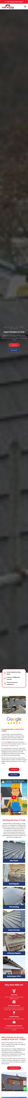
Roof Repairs (14, 884)
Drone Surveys (14, 930)
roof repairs (8, 742)
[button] (25, 6)
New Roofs (14, 861)
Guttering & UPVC (14, 976)
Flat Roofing (14, 907)
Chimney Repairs (14, 953)
